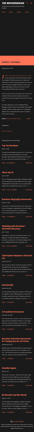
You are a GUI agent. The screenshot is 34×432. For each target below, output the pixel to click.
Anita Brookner (11, 118)
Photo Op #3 (7, 172)
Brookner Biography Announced (16, 199)
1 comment (10, 358)
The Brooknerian (13, 3)
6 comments (10, 302)
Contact (19, 12)
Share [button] (28, 118)
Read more (29, 163)
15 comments (11, 216)
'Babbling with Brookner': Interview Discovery (14, 227)
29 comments (11, 163)
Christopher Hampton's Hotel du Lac (17, 256)
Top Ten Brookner (10, 145)
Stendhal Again (9, 368)
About (11, 12)
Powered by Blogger (18, 421)
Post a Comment (7, 131)
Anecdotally (7, 285)
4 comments (10, 385)
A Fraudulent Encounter (13, 311)
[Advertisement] (17, 34)
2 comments (10, 329)
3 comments (10, 275)
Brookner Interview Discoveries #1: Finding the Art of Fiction (16, 339)
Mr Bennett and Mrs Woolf (14, 395)
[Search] (27, 3)
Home (3, 12)
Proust (19, 118)
